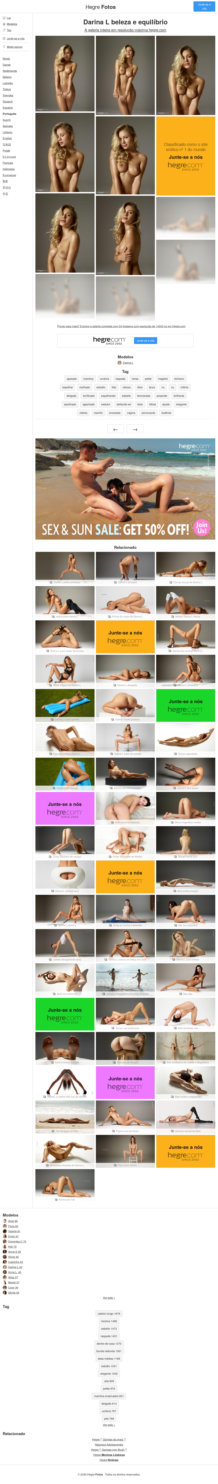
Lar (9, 18)
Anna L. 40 (14, 1272)
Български (9, 175)
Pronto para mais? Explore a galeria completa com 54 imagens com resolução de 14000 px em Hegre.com (121, 326)
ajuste (166, 404)
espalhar (67, 387)
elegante (181, 404)
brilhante (179, 396)
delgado (71, 396)
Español (8, 108)
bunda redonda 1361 (109, 1351)
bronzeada (143, 396)
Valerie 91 (14, 1231)
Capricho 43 (15, 1262)
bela (140, 404)
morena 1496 (109, 1321)
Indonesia (9, 169)
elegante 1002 (109, 1373)
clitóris (184, 387)
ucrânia (104, 379)
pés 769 (109, 1418)
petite (148, 379)
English (7, 138)
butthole (166, 413)
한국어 (7, 187)
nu (163, 387)
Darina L (128, 363)
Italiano (7, 77)
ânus (152, 387)
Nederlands (10, 71)
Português (9, 114)
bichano (179, 379)
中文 (5, 193)
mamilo (98, 413)
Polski (6, 150)
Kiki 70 (12, 1247)
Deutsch (8, 101)
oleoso (127, 387)
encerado (115, 413)
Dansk (7, 65)
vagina (131, 413)
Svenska (8, 95)
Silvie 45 (13, 1257)
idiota (152, 404)
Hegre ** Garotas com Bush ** (109, 1450)
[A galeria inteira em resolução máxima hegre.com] (185, 217)
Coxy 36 (13, 1287)
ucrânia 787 (109, 1411)
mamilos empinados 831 (109, 1396)
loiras (135, 379)
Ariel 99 (13, 1221)
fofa (114, 387)
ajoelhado (70, 404)
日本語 (7, 144)
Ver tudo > (109, 1298)
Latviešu (8, 83)
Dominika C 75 (17, 1241)
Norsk (6, 58)
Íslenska (8, 126)
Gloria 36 (13, 1293)
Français (8, 163)
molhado (84, 387)
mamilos (88, 379)
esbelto (126, 396)
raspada (120, 379)
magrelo (163, 379)
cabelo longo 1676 (109, 1313)
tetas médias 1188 (109, 1358)
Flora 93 (13, 1226)
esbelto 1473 (109, 1328)
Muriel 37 (13, 1282)
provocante (148, 413)
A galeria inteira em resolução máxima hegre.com (125, 29)
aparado (72, 379)
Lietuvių (7, 132)
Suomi (7, 120)
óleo (140, 387)
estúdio (100, 387)
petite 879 (109, 1388)
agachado (89, 404)
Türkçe (7, 89)
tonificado (89, 396)
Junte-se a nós (204, 6)
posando (162, 396)
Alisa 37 (13, 1277)
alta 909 (109, 1381)
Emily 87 (13, 1236)
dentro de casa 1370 (109, 1343)
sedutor (105, 404)
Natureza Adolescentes (109, 1445)
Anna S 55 (14, 1252)
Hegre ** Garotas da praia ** (109, 1439)
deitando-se (124, 404)
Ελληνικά (9, 157)
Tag (9, 30)
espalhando (108, 396)
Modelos (12, 24)
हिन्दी (5, 181)
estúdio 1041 (109, 1366)
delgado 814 (109, 1403)
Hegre (100, 6)
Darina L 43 (15, 1267)
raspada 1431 (109, 1336)
